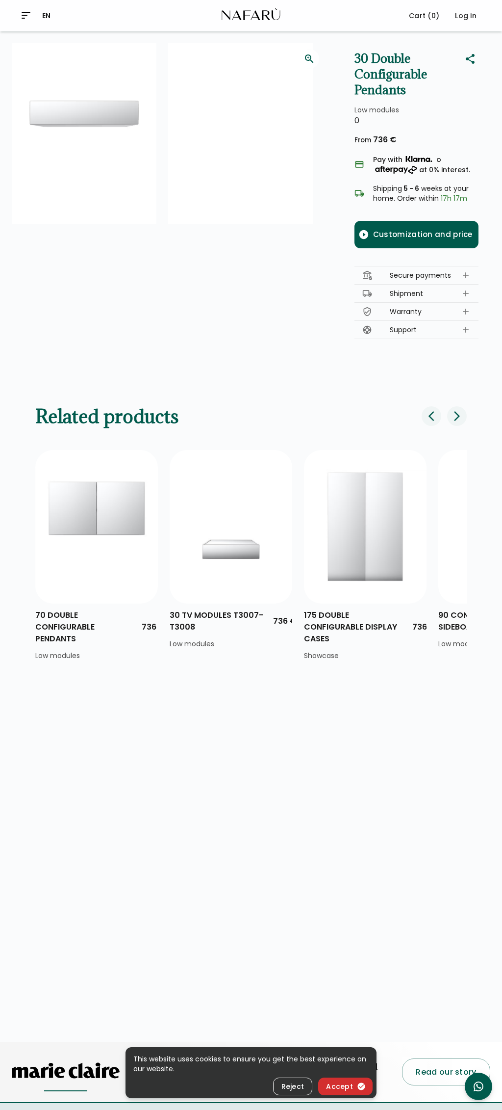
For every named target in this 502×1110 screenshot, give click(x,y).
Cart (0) (424, 16)
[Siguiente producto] (457, 416)
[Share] (470, 59)
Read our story (446, 1072)
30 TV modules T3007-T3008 (216, 621)
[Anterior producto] (431, 416)
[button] (416, 275)
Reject (292, 1086)
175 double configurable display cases (350, 626)
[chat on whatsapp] (478, 1086)
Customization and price (423, 234)
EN (46, 16)
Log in (466, 16)
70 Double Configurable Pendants (65, 626)
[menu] (26, 15)
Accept (339, 1086)
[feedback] (309, 59)
